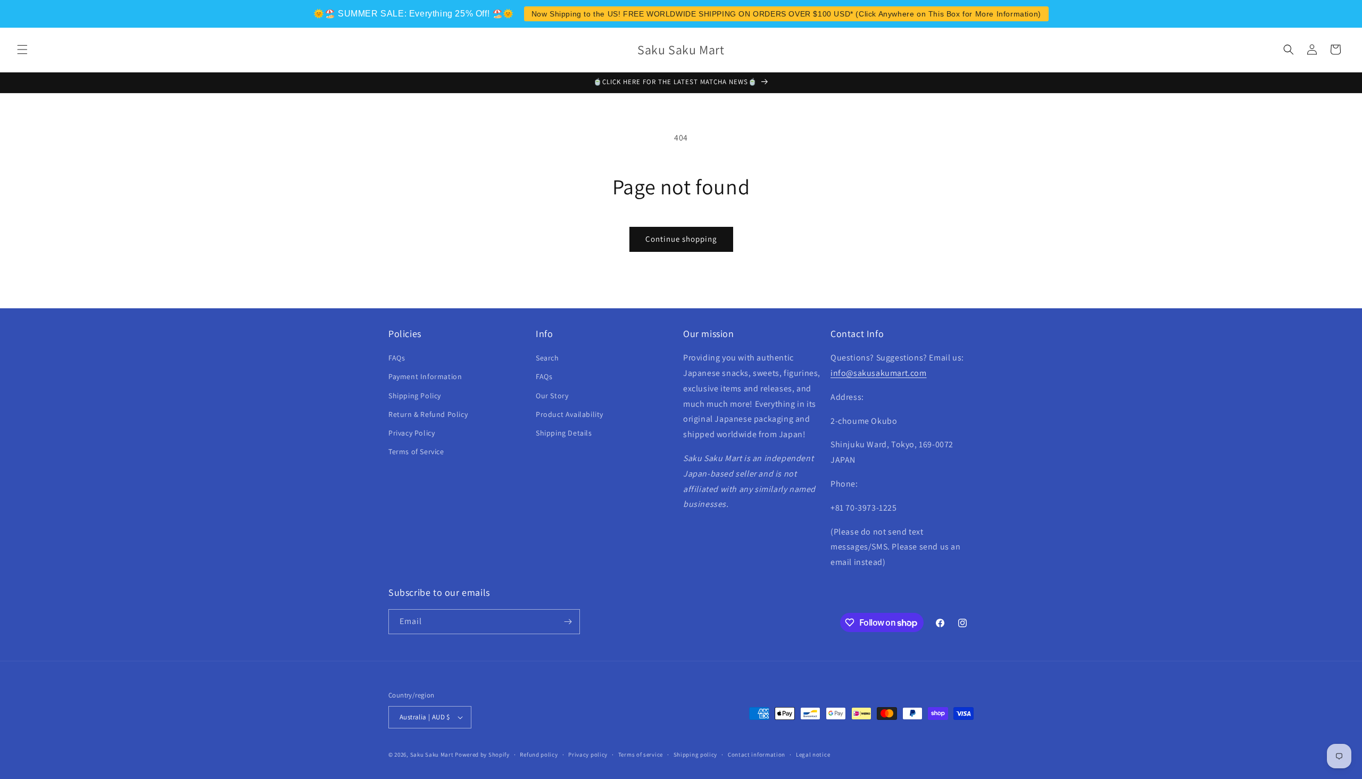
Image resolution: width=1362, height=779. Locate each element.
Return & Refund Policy (428, 414)
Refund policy (539, 754)
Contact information (756, 754)
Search (547, 358)
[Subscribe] (567, 621)
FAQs (396, 358)
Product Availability (569, 414)
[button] (22, 49)
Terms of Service (416, 451)
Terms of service (640, 754)
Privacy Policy (411, 433)
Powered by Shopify (482, 754)
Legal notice (813, 754)
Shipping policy (696, 754)
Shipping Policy (414, 395)
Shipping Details (564, 433)
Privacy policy (588, 754)
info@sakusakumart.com (879, 373)
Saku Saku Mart (432, 754)
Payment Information (425, 376)
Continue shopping (681, 239)
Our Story (552, 395)
